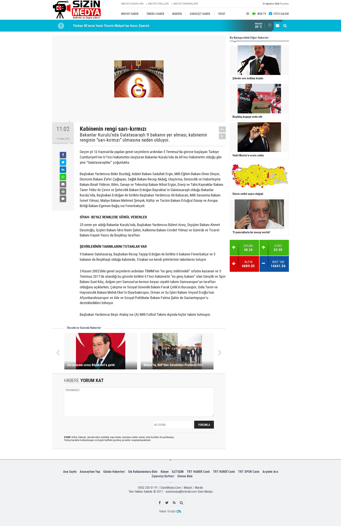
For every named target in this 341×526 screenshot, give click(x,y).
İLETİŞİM (178, 472)
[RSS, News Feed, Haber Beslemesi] (174, 502)
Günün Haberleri (114, 472)
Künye (165, 472)
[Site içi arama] (285, 26)
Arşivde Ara (270, 472)
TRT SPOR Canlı (248, 472)
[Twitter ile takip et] (166, 502)
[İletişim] (277, 26)
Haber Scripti (167, 511)
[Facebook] (63, 155)
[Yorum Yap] (63, 199)
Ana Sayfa (70, 472)
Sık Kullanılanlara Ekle (142, 472)
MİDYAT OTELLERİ (158, 3)
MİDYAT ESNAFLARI (132, 3)
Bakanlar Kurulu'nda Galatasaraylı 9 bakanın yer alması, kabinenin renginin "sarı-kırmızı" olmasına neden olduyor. (143, 137)
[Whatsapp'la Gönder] (63, 177)
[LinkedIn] (63, 169)
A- (222, 136)
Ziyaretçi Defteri (163, 476)
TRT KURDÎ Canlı (224, 472)
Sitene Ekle (185, 476)
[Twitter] (63, 162)
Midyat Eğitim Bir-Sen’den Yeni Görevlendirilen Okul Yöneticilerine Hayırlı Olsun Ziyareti (132, 28)
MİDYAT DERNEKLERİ (185, 3)
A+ (222, 129)
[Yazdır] (63, 191)
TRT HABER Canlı (198, 472)
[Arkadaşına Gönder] (63, 184)
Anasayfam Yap (90, 472)
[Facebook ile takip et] (159, 502)
